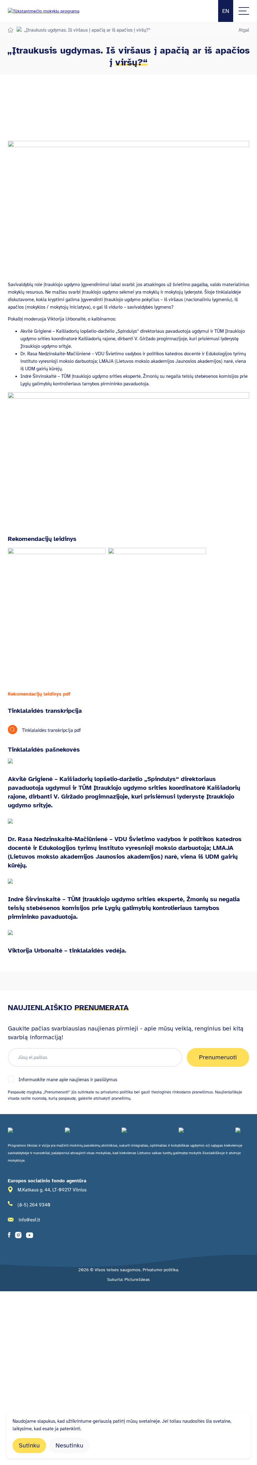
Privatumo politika (160, 1269)
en (225, 11)
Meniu (244, 11)
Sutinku (29, 1445)
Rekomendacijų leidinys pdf (39, 694)
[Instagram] (18, 1236)
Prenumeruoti (218, 1057)
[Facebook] (9, 1236)
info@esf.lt (29, 1220)
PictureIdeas (137, 1279)
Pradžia (10, 30)
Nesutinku (69, 1445)
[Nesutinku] (240, 1423)
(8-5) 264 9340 (34, 1205)
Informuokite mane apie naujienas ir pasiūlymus (67, 1079)
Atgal (244, 30)
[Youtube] (30, 1236)
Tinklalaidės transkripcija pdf (51, 730)
